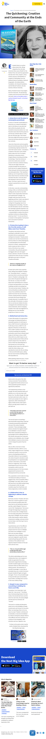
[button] (23, 363)
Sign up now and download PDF (23, 375)
